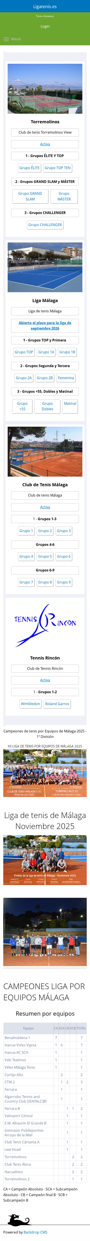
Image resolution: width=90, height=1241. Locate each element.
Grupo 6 (64, 556)
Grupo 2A (24, 377)
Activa (45, 144)
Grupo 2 (45, 530)
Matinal (70, 403)
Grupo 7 (26, 582)
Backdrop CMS (35, 1232)
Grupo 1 (26, 530)
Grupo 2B (45, 377)
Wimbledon (30, 703)
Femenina (66, 377)
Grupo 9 (64, 582)
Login (45, 26)
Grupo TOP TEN (58, 167)
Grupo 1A (46, 352)
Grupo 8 (45, 582)
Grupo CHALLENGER (45, 224)
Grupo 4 (26, 556)
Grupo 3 (64, 530)
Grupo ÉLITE (29, 167)
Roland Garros (57, 703)
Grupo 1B (67, 352)
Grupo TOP (24, 352)
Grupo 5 (45, 556)
